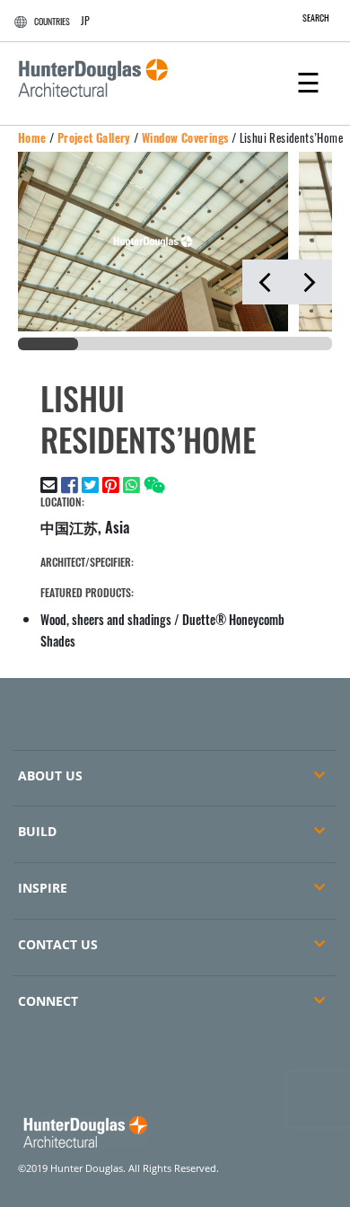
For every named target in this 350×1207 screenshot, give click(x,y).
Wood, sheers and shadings (105, 619)
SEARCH (315, 17)
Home (32, 137)
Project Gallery (94, 137)
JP (85, 20)
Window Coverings (185, 137)
